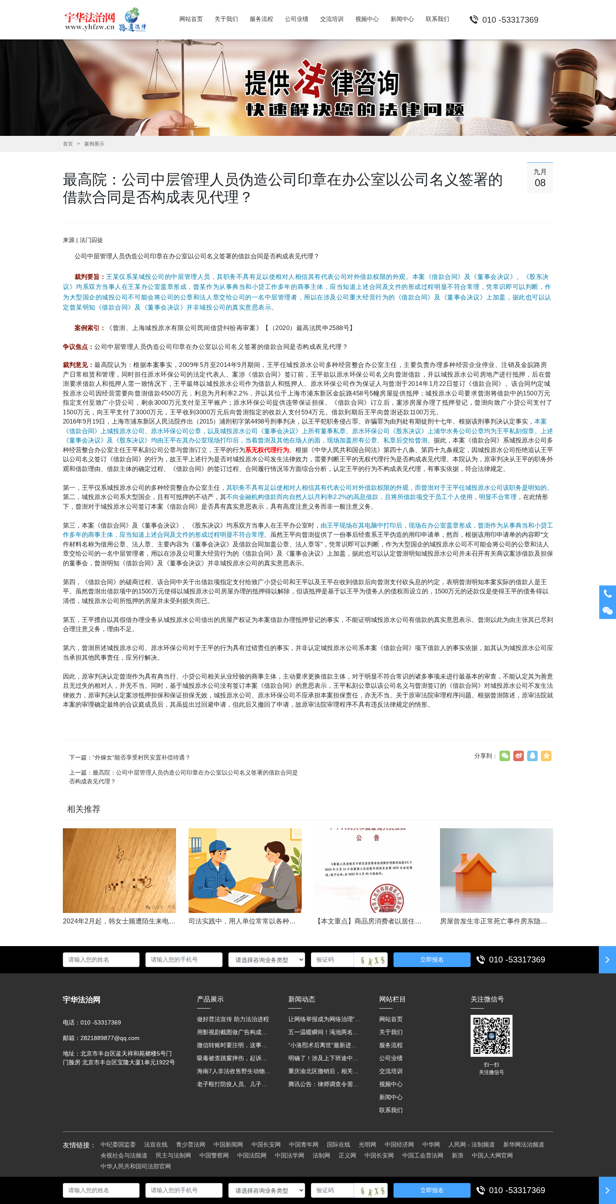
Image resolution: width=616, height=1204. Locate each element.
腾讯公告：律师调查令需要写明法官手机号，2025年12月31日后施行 (325, 1084)
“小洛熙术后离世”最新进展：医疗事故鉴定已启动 (325, 1045)
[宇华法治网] (109, 19)
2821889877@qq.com (110, 1038)
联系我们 (391, 1110)
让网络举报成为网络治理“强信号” (325, 1019)
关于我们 (391, 1032)
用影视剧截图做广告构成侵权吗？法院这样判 (234, 1032)
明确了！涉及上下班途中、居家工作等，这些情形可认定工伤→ (325, 1058)
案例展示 (94, 144)
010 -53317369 (517, 959)
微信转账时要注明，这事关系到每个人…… (234, 1045)
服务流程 (391, 1045)
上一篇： (183, 777)
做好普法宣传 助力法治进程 (233, 1019)
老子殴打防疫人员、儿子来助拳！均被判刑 (234, 1084)
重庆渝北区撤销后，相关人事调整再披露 (325, 1071)
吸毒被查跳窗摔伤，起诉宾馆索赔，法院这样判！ (234, 1058)
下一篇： (130, 757)
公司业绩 (391, 1058)
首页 (68, 144)
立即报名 (432, 959)
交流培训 (391, 1071)
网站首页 (391, 1019)
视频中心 (391, 1084)
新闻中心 (391, 1097)
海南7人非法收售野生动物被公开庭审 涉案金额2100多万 (234, 1071)
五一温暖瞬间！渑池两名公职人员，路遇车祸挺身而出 (325, 1032)
